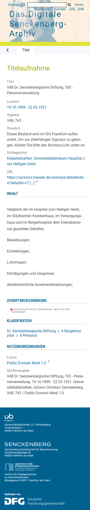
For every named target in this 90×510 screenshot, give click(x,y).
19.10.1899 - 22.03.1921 (27, 107)
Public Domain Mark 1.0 (26, 363)
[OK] (69, 4)
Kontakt (60, 9)
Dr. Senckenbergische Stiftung (31, 331)
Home (79, 5)
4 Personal (28, 335)
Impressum (42, 9)
